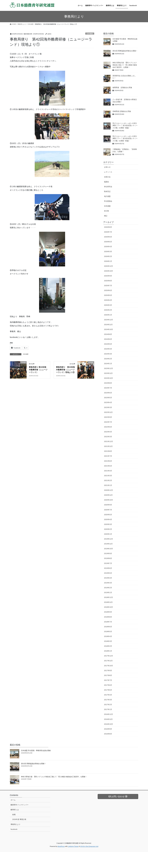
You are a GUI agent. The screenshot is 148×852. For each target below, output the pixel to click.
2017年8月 (108, 675)
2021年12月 (108, 441)
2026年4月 (108, 246)
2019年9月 (108, 553)
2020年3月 (108, 524)
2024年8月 (108, 334)
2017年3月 (108, 700)
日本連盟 (90, 33)
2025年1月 (108, 315)
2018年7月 (108, 622)
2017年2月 (108, 704)
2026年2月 (108, 256)
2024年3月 (108, 354)
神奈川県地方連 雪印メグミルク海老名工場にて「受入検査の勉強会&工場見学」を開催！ (125, 65)
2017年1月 (108, 709)
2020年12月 (108, 490)
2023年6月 (108, 393)
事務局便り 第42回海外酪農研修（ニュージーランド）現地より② (65, 369)
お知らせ (107, 167)
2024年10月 (108, 329)
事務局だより (15, 824)
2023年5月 (108, 398)
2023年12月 (108, 368)
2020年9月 (108, 505)
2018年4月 (108, 636)
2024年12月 (108, 320)
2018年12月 (108, 597)
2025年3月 (108, 305)
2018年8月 (108, 617)
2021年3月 (108, 476)
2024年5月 (108, 344)
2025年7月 (108, 285)
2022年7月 (108, 422)
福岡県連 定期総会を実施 (122, 87)
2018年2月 (108, 646)
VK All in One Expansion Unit (89, 846)
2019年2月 (108, 588)
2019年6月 (108, 568)
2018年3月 (108, 641)
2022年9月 (108, 417)
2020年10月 (108, 500)
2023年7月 (108, 388)
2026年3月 (108, 251)
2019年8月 (108, 558)
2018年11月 (108, 602)
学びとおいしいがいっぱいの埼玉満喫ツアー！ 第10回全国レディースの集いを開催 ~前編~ (125, 138)
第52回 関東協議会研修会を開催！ (125, 51)
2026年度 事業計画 (19, 819)
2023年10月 (108, 378)
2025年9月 (108, 276)
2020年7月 (108, 510)
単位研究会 (108, 187)
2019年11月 (108, 544)
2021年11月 (108, 446)
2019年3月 (108, 583)
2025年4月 (108, 300)
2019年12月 (108, 539)
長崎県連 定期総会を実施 (122, 111)
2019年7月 (108, 563)
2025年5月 (108, 295)
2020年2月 (108, 529)
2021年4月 (108, 471)
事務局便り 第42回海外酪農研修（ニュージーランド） (38, 369)
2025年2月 (108, 310)
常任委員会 (108, 201)
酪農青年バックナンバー (19, 805)
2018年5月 (108, 631)
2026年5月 (108, 242)
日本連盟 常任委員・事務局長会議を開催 (36, 750)
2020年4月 (108, 519)
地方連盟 (107, 196)
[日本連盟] (18, 370)
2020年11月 (108, 495)
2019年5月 (108, 573)
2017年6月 (108, 685)
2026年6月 (108, 237)
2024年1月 (108, 363)
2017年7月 (108, 680)
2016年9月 (108, 729)
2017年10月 (108, 666)
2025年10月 (108, 271)
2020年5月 (108, 515)
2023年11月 (108, 373)
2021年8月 (108, 451)
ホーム (13, 800)
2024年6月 (108, 339)
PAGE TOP (142, 824)
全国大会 (107, 177)
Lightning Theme (73, 846)
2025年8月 (108, 281)
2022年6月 (108, 427)
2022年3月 (108, 437)
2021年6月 (108, 461)
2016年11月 (108, 719)
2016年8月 (108, 734)
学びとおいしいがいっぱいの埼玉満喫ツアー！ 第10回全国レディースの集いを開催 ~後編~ (125, 125)
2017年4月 (108, 695)
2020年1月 (108, 534)
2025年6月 (108, 290)
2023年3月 (108, 407)
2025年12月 (108, 266)
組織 (13, 814)
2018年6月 (108, 627)
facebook (14, 829)
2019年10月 (108, 549)
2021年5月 (108, 466)
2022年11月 (108, 412)
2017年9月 (108, 670)
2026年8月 (108, 227)
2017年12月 (108, 656)
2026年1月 (108, 261)
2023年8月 (108, 383)
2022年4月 (108, 432)
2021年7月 (108, 456)
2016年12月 (108, 714)
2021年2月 (108, 480)
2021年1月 (108, 485)
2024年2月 (108, 359)
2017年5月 (108, 690)
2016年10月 (108, 724)
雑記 (105, 216)
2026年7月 (108, 232)
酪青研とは (15, 810)
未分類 (106, 211)
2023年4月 (108, 402)
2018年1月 (108, 651)
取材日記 (107, 191)
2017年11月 (108, 661)
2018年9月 (108, 612)
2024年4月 (108, 349)
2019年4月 (108, 578)
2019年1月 (108, 592)
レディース (108, 172)
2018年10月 (108, 607)
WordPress (61, 846)
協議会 (106, 182)
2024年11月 (108, 324)
